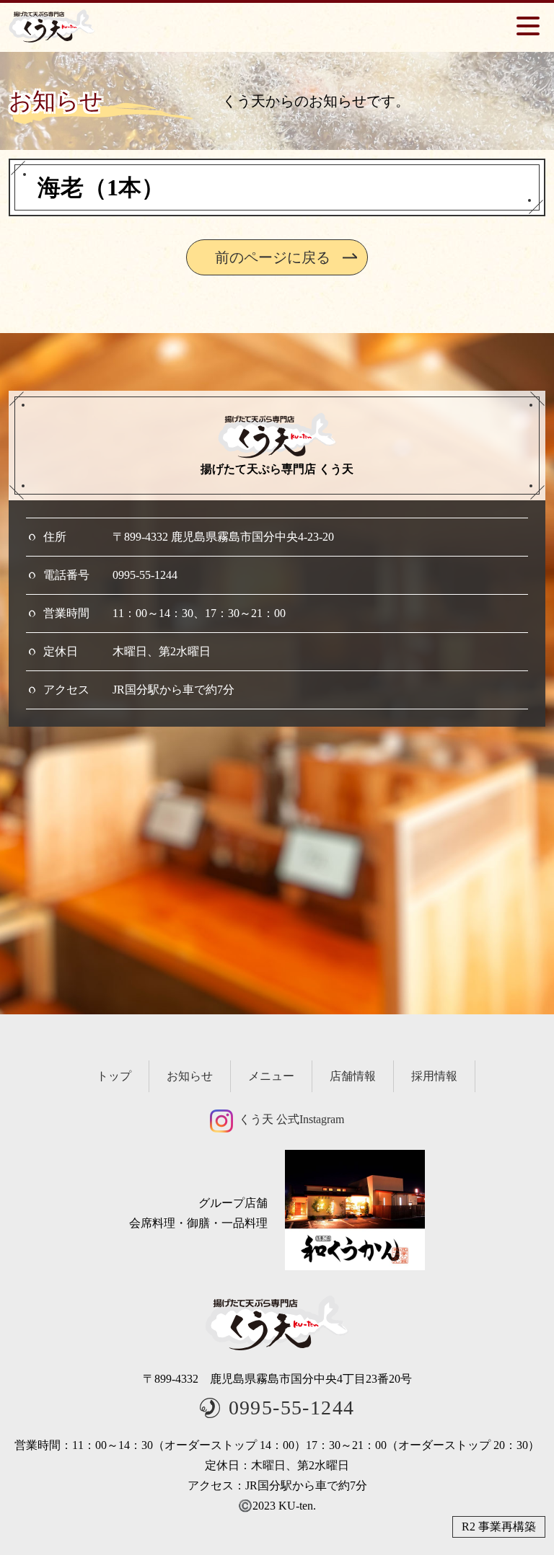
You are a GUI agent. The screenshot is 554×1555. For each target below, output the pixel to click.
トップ (114, 1076)
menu (528, 26)
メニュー (271, 1076)
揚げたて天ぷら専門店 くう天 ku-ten (52, 26)
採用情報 (434, 1076)
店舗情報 (353, 1076)
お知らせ (190, 1076)
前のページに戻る (272, 257)
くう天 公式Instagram (291, 1119)
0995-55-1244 (145, 575)
